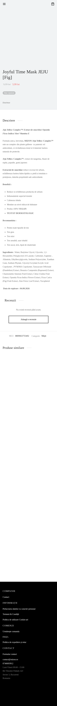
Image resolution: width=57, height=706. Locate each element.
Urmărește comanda (11, 631)
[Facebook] (13, 102)
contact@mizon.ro (10, 659)
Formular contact (10, 654)
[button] (9, 576)
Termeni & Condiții (11, 614)
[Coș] (52, 4)
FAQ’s (5, 637)
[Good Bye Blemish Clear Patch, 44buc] (15, 462)
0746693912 (8, 663)
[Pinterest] (23, 102)
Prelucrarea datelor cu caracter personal (19, 609)
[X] (18, 102)
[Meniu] (4, 4)
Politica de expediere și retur (14, 642)
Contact (6, 597)
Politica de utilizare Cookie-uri (15, 619)
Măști (43, 336)
